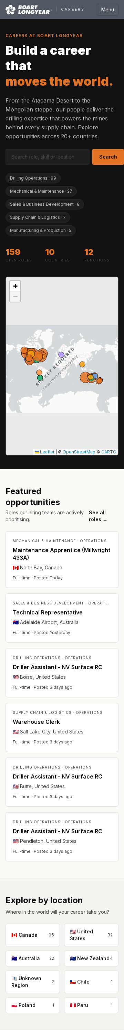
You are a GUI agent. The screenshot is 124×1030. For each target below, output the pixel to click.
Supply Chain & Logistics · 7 (38, 217)
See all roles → (98, 515)
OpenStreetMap (79, 451)
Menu (107, 9)
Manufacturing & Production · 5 (40, 230)
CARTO (108, 451)
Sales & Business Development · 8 (45, 204)
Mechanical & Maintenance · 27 (41, 191)
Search (108, 157)
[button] (15, 286)
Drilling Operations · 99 (33, 178)
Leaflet (46, 451)
